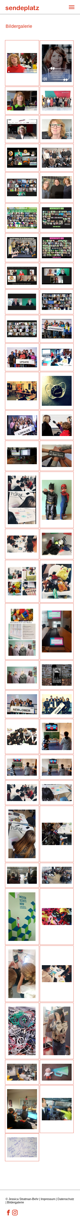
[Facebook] (8, 1214)
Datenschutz (65, 1199)
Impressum (48, 1199)
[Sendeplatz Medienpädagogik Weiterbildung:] (22, 7)
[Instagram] (15, 1214)
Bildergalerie (15, 1202)
